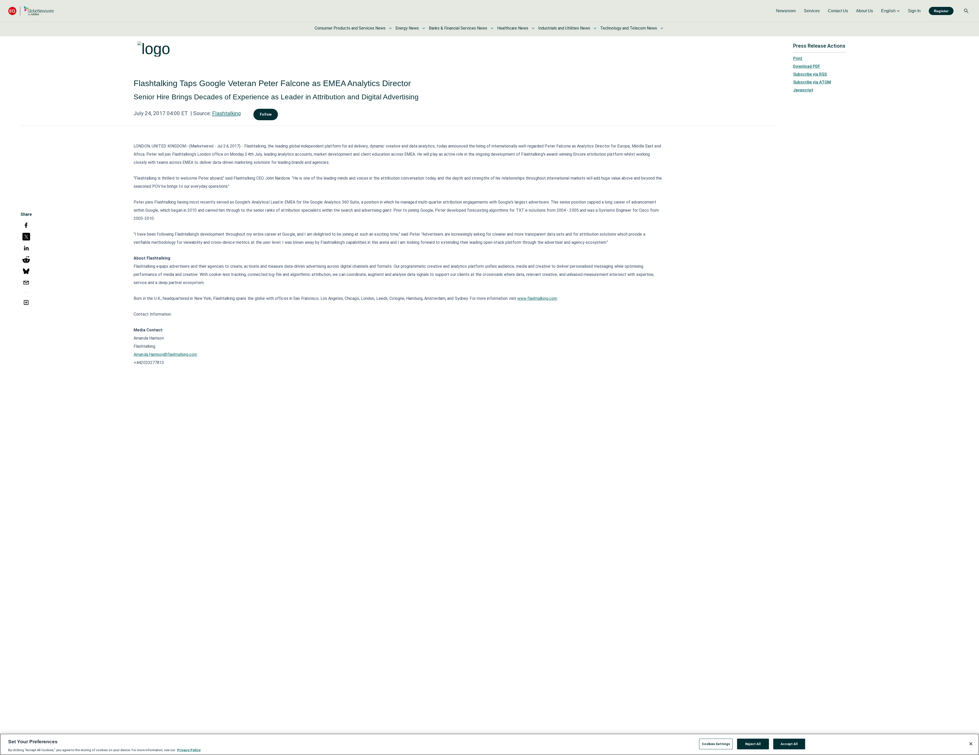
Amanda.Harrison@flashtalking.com (165, 354)
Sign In (914, 11)
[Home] (31, 10)
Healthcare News (512, 28)
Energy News (407, 28)
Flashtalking (226, 113)
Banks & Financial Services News (458, 28)
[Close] (970, 743)
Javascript (803, 90)
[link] (786, 11)
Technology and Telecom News (628, 28)
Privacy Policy (189, 750)
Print (797, 58)
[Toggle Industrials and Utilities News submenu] (595, 28)
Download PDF (806, 66)
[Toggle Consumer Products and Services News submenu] (390, 28)
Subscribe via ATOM (812, 82)
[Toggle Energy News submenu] (423, 28)
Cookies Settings (716, 744)
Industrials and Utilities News (564, 28)
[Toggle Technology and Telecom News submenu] (661, 28)
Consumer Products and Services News (350, 28)
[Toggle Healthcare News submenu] (533, 28)
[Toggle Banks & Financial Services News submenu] (492, 28)
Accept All (789, 744)
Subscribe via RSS (810, 74)
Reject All (753, 744)
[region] (489, 744)
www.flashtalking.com (537, 298)
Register (941, 11)
